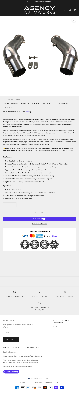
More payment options (39, 224)
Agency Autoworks (11, 100)
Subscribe (11, 339)
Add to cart (39, 212)
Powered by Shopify (51, 383)
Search (55, 327)
